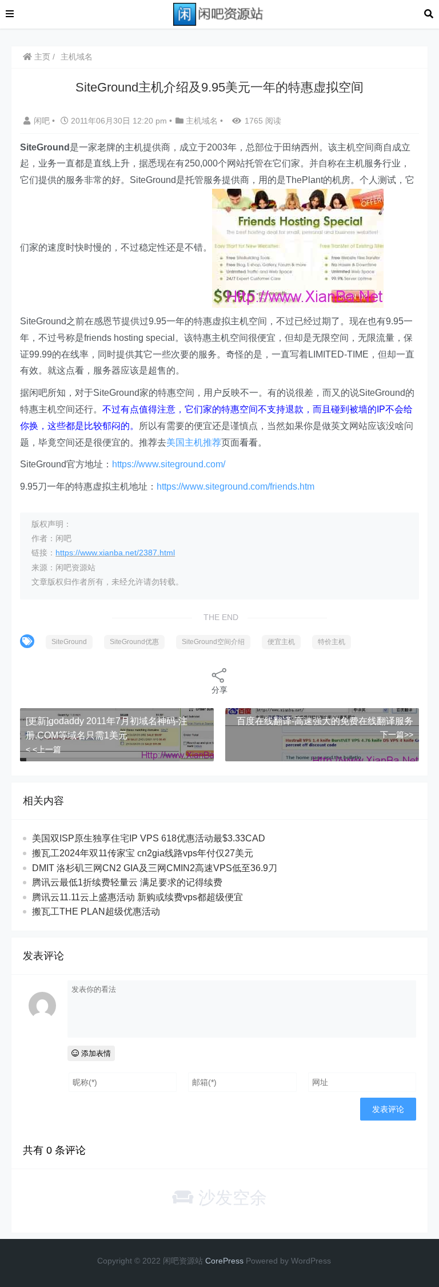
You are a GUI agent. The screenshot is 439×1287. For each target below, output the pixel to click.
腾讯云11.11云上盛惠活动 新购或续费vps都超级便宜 (137, 897)
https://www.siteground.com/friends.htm (235, 486)
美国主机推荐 (193, 442)
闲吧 (43, 120)
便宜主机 (281, 642)
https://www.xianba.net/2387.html (115, 552)
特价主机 (331, 642)
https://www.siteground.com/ (168, 464)
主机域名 (77, 56)
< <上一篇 (43, 749)
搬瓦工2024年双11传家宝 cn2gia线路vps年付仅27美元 (142, 853)
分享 (219, 689)
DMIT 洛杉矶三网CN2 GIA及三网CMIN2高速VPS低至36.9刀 (154, 868)
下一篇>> (396, 734)
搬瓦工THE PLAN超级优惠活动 (96, 911)
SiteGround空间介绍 (213, 642)
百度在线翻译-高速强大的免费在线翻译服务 (325, 721)
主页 (41, 56)
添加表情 (95, 1053)
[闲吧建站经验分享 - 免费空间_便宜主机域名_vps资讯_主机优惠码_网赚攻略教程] (219, 13)
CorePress (224, 1260)
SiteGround (69, 642)
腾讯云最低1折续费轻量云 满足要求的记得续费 (127, 882)
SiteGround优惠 (134, 642)
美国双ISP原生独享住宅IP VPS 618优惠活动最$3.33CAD (148, 838)
